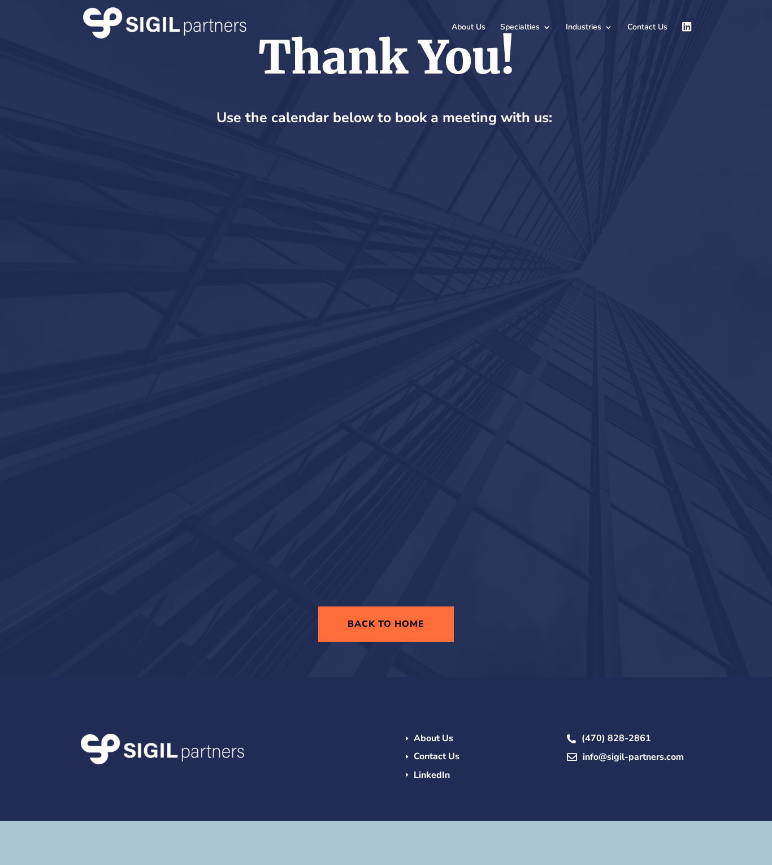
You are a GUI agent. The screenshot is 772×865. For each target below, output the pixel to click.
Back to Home (386, 624)
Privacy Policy (473, 834)
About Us (468, 27)
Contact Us (647, 27)
